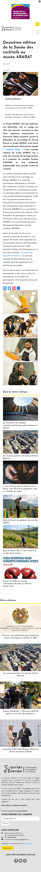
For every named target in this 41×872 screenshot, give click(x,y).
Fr (37, 30)
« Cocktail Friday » (13, 150)
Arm (37, 33)
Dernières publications (13, 99)
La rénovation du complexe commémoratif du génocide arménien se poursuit (20, 425)
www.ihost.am (28, 843)
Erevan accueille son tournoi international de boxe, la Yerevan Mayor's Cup (17, 583)
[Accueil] (11, 28)
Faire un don (7, 848)
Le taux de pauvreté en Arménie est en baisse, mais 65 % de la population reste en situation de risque (20, 488)
